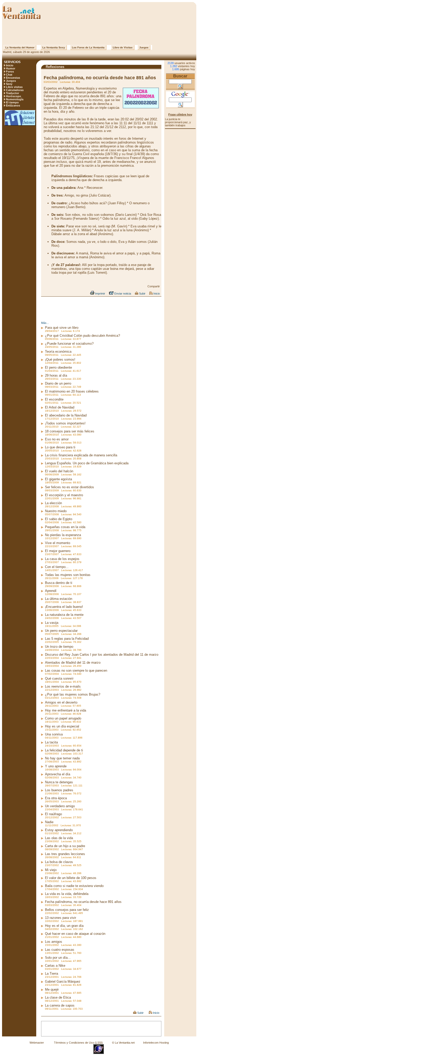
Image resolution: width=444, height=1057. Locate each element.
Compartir (153, 286)
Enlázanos (13, 105)
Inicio (9, 65)
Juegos (144, 47)
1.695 (175, 69)
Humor (10, 68)
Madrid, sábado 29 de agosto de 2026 (26, 52)
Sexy (9, 83)
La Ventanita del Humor (20, 47)
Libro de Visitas (122, 47)
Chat (9, 74)
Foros (10, 71)
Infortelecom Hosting (156, 1042)
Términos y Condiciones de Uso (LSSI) (78, 1042)
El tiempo (12, 102)
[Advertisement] (99, 32)
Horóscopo (13, 96)
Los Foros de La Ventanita (88, 47)
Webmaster (37, 1042)
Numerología (14, 99)
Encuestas (13, 77)
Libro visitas (14, 86)
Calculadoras (15, 90)
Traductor (12, 93)
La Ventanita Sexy (54, 47)
